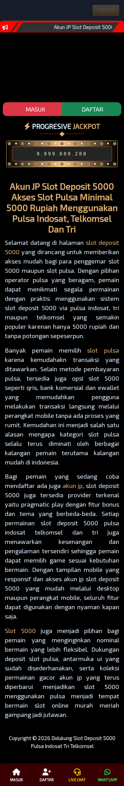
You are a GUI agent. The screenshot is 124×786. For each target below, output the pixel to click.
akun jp (73, 485)
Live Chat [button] (77, 779)
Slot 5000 (20, 630)
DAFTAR (91, 109)
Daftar (47, 779)
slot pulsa (103, 350)
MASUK (34, 109)
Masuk (16, 779)
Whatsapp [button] (107, 779)
